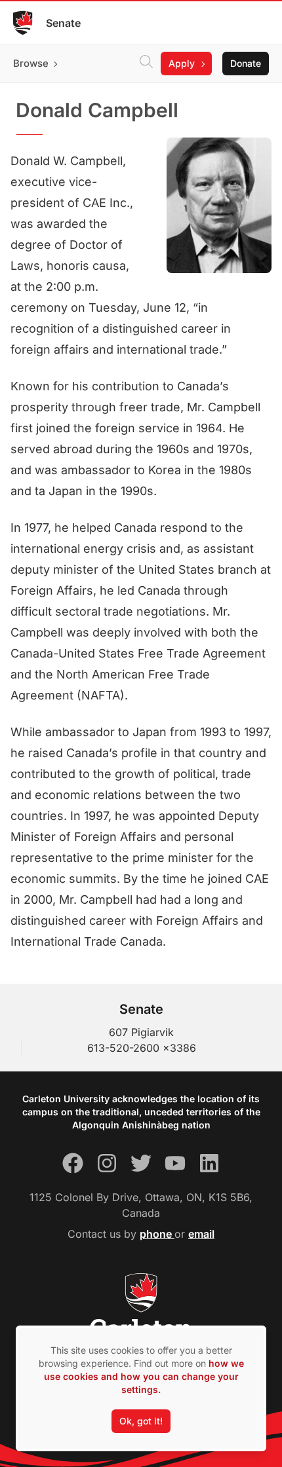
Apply (182, 63)
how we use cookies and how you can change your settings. (144, 1376)
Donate (245, 63)
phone (157, 1233)
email (201, 1233)
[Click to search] (146, 63)
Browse (31, 63)
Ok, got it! (141, 1420)
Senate (63, 22)
